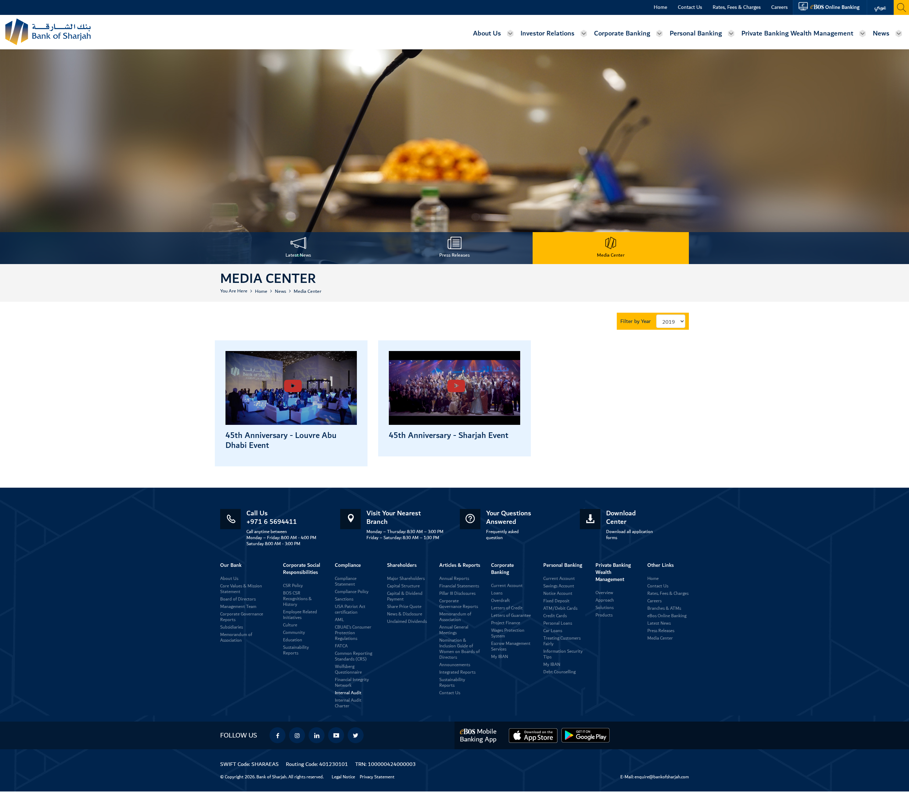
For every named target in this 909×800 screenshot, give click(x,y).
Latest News (659, 623)
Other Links (660, 565)
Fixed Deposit (556, 601)
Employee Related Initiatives (300, 614)
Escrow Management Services (510, 646)
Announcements (454, 665)
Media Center (307, 291)
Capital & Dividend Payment (405, 596)
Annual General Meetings (453, 630)
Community (294, 632)
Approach (604, 600)
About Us (487, 33)
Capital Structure (403, 586)
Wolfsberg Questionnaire (348, 669)
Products (604, 615)
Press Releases (660, 631)
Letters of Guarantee (511, 615)
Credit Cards (555, 616)
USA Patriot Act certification (350, 609)
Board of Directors (238, 599)
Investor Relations (548, 33)
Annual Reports (454, 578)
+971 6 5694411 (271, 521)
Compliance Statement (345, 581)
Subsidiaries (231, 627)
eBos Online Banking (666, 616)
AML (339, 620)
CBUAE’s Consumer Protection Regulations (353, 633)
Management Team (238, 606)
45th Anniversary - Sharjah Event (448, 435)
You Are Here (233, 291)
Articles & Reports (459, 565)
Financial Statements (459, 586)
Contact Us (690, 7)
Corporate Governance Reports (241, 617)
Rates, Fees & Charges (737, 7)
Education (292, 640)
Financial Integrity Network (352, 682)
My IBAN (499, 657)
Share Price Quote (404, 606)
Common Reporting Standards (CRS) (353, 656)
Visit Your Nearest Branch (393, 517)
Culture (290, 625)
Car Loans (552, 631)
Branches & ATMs (664, 608)
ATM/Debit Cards (560, 608)
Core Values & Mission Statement (241, 589)
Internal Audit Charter (348, 703)
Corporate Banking (622, 33)
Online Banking (842, 7)
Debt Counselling (559, 672)
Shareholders (402, 565)
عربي (880, 7)
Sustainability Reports (296, 650)
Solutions (604, 608)
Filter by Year (635, 321)
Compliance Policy (352, 592)
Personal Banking (696, 33)
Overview (604, 593)
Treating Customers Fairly (562, 641)
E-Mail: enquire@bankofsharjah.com (654, 777)
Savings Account (558, 586)
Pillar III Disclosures (457, 593)
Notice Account (557, 593)
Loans (496, 593)
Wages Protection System (507, 633)
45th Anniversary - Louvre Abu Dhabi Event (281, 440)
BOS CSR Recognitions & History (297, 599)
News (881, 33)
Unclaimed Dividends (407, 621)
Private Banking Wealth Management (797, 33)
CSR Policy (293, 586)
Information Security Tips (563, 654)
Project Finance (505, 623)
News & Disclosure (404, 614)
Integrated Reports (457, 672)
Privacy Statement (377, 777)
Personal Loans (557, 623)
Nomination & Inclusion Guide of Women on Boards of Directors (459, 649)
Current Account (507, 586)
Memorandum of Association (236, 637)
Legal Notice (343, 777)
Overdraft (500, 600)
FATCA (341, 646)
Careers (779, 7)
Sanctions (344, 599)
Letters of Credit (507, 608)
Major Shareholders (406, 578)
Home (660, 7)
